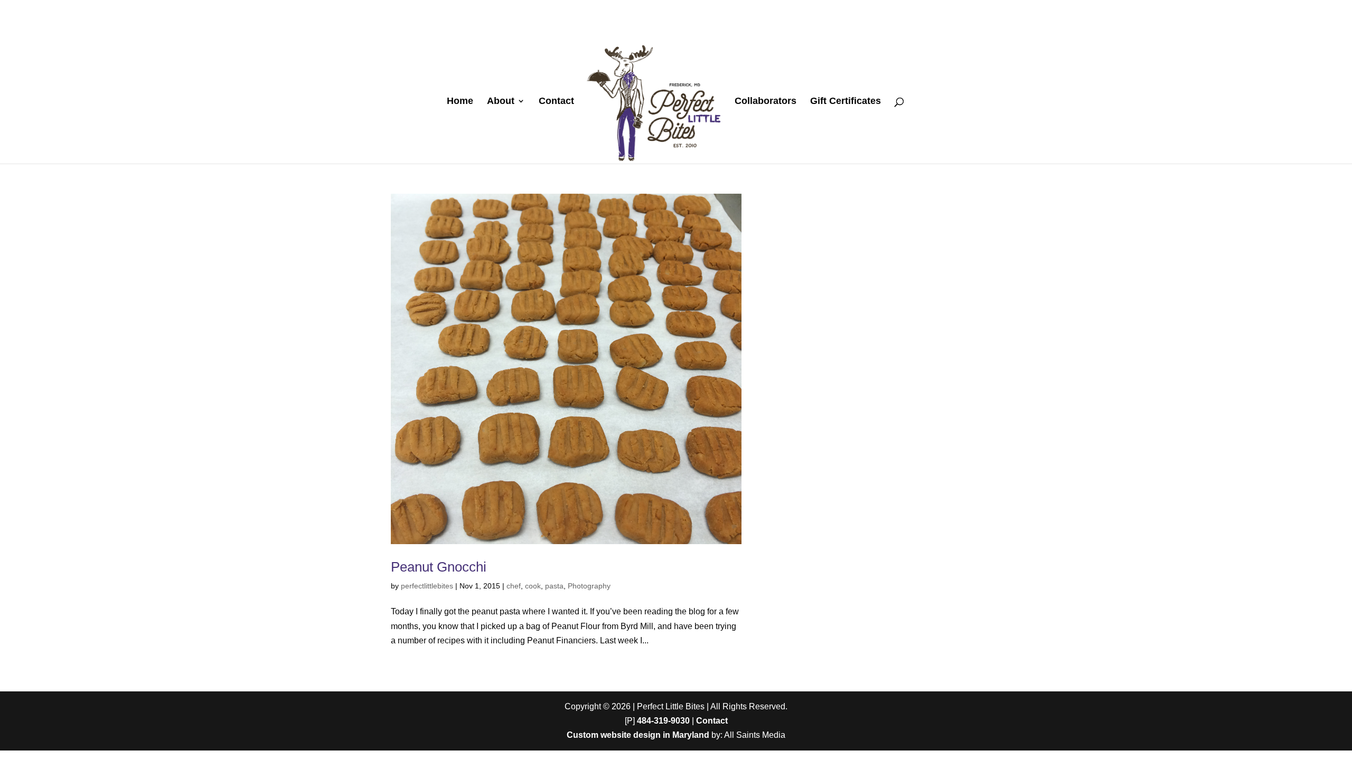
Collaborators (765, 101)
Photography (589, 586)
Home (460, 101)
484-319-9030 (663, 720)
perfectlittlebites (427, 586)
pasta (554, 586)
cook (533, 586)
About (500, 101)
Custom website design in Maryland (638, 734)
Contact (556, 101)
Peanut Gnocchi (438, 567)
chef (513, 586)
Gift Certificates (845, 101)
